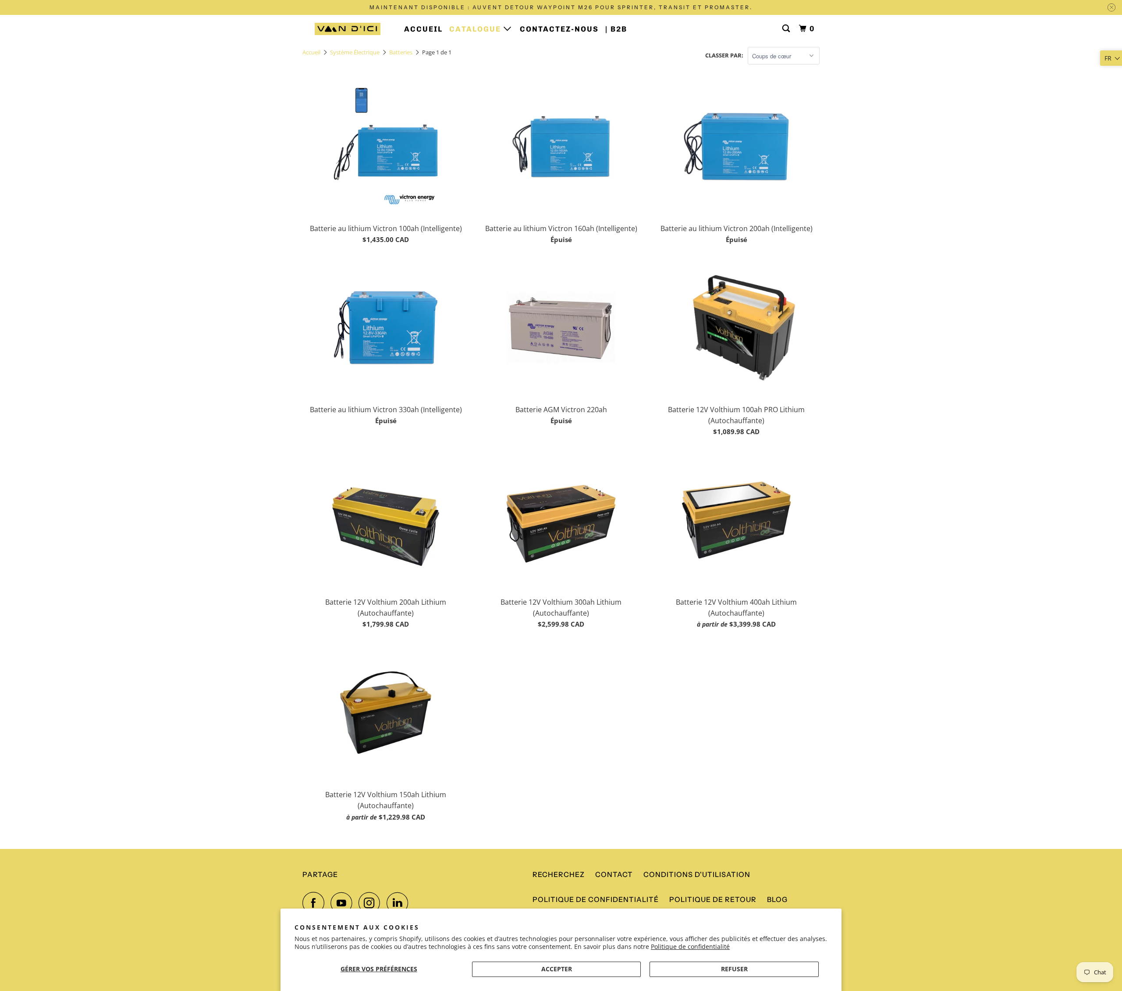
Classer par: (724, 55)
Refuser (734, 969)
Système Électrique (355, 52)
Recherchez (559, 874)
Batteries (400, 52)
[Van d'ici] (347, 29)
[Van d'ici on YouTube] (343, 903)
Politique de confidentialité (690, 946)
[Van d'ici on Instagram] (372, 903)
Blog (777, 899)
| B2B (616, 29)
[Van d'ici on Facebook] (315, 903)
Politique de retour (712, 899)
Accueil (423, 29)
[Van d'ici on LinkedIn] (400, 903)
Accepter (556, 969)
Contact (614, 874)
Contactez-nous (559, 29)
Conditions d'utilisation (696, 874)
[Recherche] (787, 28)
